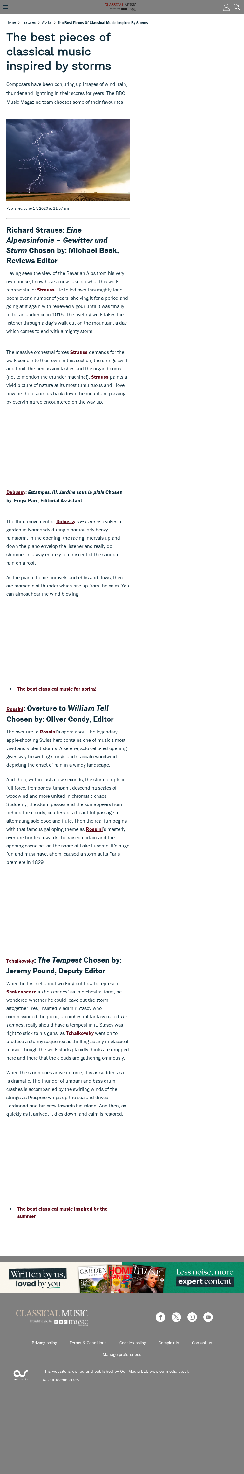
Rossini (14, 709)
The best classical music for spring (56, 688)
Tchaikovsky (20, 961)
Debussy (15, 492)
